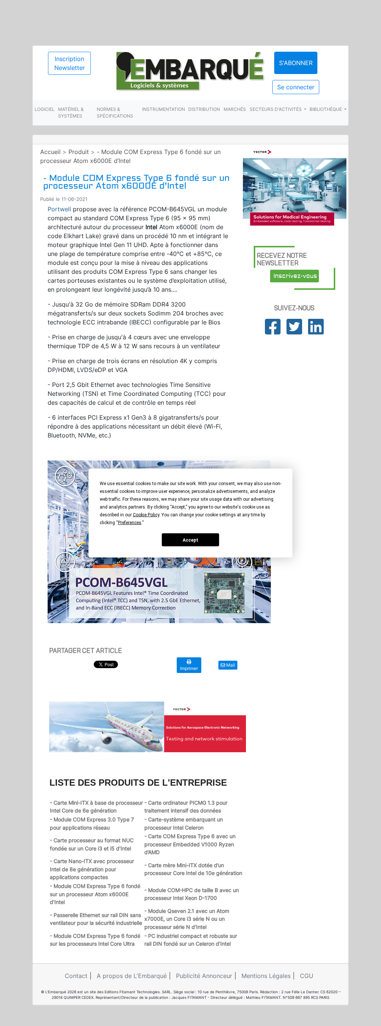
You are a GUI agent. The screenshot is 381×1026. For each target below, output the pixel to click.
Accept (190, 539)
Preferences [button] (129, 522)
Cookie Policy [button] (146, 514)
